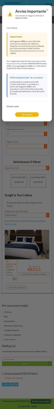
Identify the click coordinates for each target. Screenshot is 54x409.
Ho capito (27, 114)
